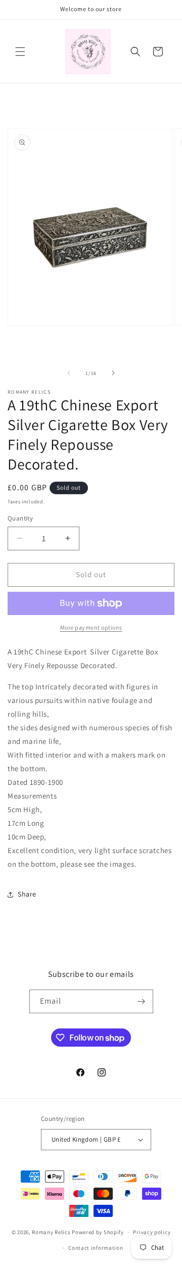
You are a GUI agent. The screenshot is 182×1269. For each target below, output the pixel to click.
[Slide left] (69, 373)
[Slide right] (113, 373)
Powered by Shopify (98, 1232)
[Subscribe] (141, 1001)
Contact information (95, 1247)
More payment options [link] (91, 627)
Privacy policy (151, 1232)
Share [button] (27, 894)
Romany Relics (52, 1232)
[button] (20, 51)
